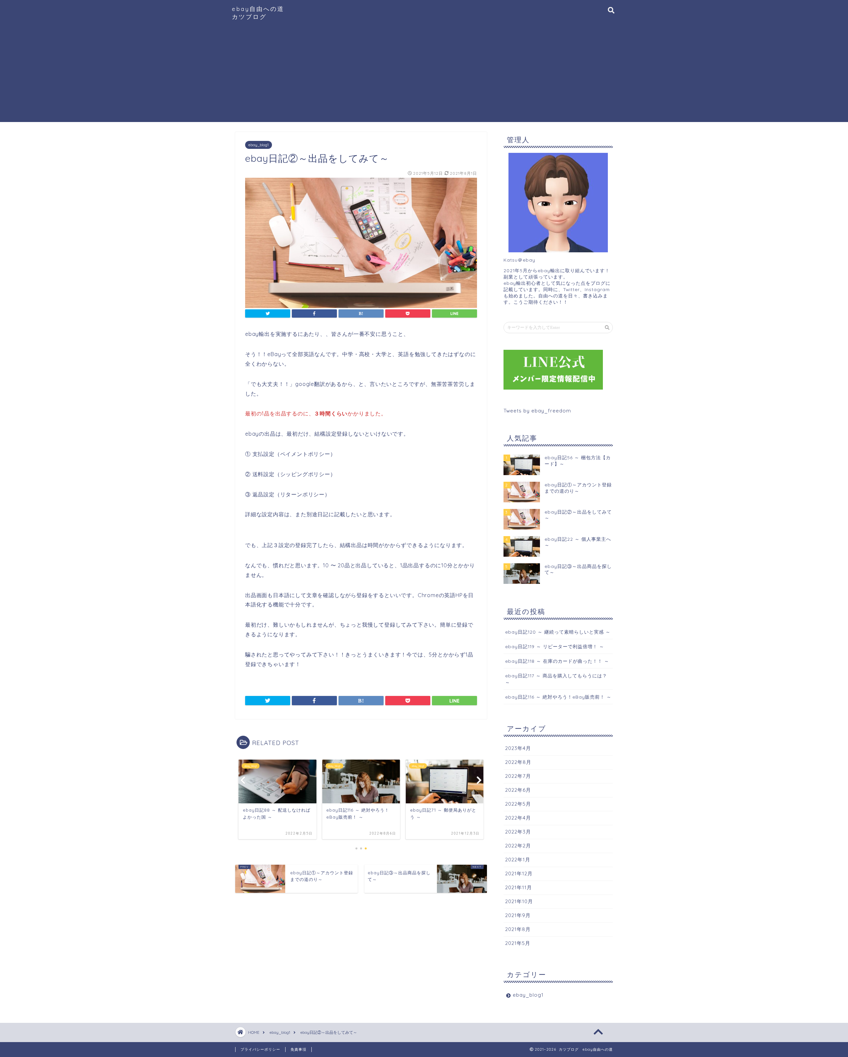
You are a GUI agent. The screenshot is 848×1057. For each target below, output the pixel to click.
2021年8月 (518, 929)
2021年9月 (518, 915)
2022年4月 (518, 818)
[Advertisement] (424, 75)
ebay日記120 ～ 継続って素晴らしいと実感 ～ (557, 632)
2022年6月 (518, 790)
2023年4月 (518, 748)
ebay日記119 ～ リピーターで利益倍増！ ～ (554, 646)
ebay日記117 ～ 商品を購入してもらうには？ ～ (556, 679)
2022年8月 (518, 762)
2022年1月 (517, 859)
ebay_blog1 (258, 145)
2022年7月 (518, 776)
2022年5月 (518, 804)
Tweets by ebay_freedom (537, 410)
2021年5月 (517, 943)
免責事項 (298, 1049)
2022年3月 (518, 832)
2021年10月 (519, 901)
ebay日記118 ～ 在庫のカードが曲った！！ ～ (557, 661)
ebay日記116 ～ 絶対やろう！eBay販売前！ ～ (558, 697)
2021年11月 (518, 887)
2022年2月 (518, 845)
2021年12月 (519, 873)
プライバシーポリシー (260, 1049)
